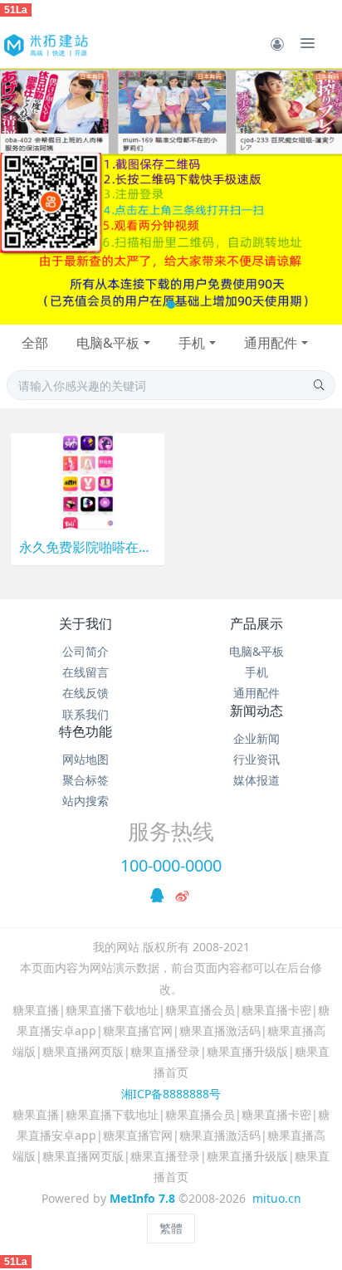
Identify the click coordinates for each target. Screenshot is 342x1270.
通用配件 (270, 343)
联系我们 (85, 714)
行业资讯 (256, 759)
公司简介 (85, 651)
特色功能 (85, 731)
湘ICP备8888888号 (171, 1093)
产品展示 (256, 623)
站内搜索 (85, 800)
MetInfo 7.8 (142, 1198)
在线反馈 (85, 693)
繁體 (171, 1228)
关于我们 (85, 623)
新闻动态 (256, 710)
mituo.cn (276, 1198)
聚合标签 (85, 780)
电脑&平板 (107, 343)
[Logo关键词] (45, 43)
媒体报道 (256, 780)
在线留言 (85, 672)
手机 (191, 343)
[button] (21, 196)
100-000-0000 (171, 865)
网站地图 (85, 759)
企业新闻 (256, 738)
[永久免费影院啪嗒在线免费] (87, 480)
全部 (35, 343)
